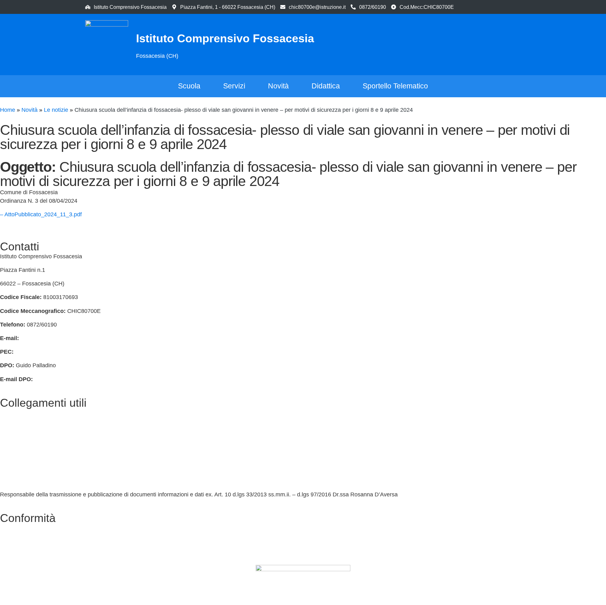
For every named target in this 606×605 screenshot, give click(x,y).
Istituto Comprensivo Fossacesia (225, 38)
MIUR (7, 426)
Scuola (189, 86)
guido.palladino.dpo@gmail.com (74, 379)
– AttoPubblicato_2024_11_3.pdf (41, 214)
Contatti (10, 413)
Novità (278, 86)
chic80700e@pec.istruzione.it (52, 352)
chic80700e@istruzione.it (317, 7)
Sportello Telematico (395, 86)
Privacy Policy (17, 528)
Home (7, 110)
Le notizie (56, 110)
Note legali (13, 555)
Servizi (234, 86)
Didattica (326, 86)
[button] (490, 43)
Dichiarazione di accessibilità (36, 541)
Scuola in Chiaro (21, 481)
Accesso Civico (19, 440)
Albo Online (14, 467)
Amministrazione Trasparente (37, 453)
